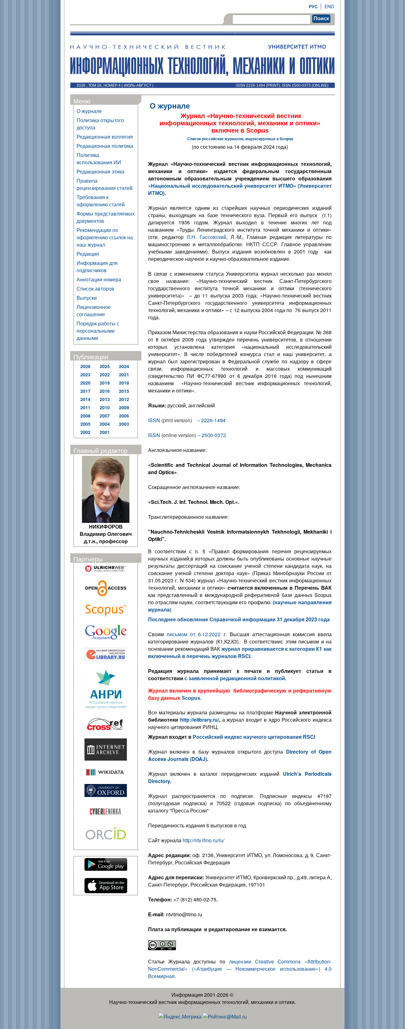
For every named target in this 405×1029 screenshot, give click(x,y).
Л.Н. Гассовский (206, 237)
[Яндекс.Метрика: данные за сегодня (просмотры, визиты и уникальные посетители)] (180, 1016)
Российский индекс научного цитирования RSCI (254, 736)
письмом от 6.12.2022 (194, 634)
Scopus (191, 698)
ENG (329, 6)
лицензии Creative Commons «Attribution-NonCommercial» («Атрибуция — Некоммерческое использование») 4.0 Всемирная (240, 969)
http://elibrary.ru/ (199, 719)
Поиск (321, 18)
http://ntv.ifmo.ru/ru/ (203, 840)
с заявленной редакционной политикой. (236, 678)
